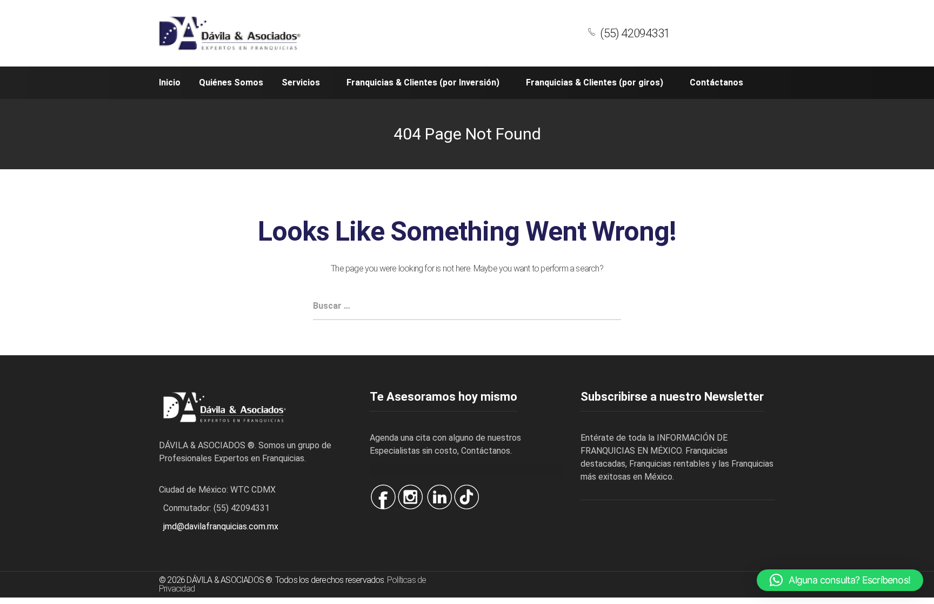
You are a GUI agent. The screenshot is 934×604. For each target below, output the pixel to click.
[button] (840, 580)
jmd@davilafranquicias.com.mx (220, 526)
